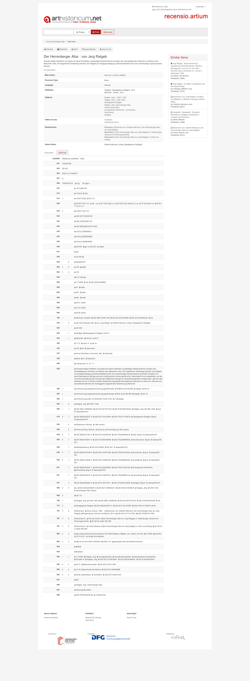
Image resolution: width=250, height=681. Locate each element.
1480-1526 (120, 100)
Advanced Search (51, 617)
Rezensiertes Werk (111, 107)
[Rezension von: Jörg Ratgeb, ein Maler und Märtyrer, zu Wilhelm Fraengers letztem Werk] (188, 99)
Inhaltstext (108, 119)
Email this (63, 49)
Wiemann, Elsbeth (111, 75)
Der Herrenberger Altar (56, 41)
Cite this (49, 49)
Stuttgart (107, 114)
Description (49, 152)
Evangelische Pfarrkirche (114, 110)
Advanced (107, 32)
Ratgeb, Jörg (109, 100)
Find (96, 32)
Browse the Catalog (93, 617)
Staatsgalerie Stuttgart (113, 102)
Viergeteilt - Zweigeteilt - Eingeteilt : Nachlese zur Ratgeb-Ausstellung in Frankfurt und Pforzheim (185, 114)
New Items (90, 620)
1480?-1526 (121, 97)
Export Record (89, 49)
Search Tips (131, 617)
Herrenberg (130, 110)
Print (75, 49)
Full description (50, 70)
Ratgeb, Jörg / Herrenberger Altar (117, 105)
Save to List (106, 49)
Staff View (62, 152)
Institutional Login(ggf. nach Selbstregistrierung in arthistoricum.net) (171, 8)
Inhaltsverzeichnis (111, 122)
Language (200, 6)
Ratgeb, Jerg (109, 97)
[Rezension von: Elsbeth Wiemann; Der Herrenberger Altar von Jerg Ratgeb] (187, 128)
